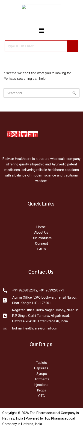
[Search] (74, 93)
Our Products (42, 238)
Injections (41, 385)
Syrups (41, 374)
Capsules (41, 368)
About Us (41, 232)
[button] (41, 31)
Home (41, 227)
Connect (41, 243)
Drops (41, 390)
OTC (41, 396)
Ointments (41, 379)
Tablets (41, 363)
